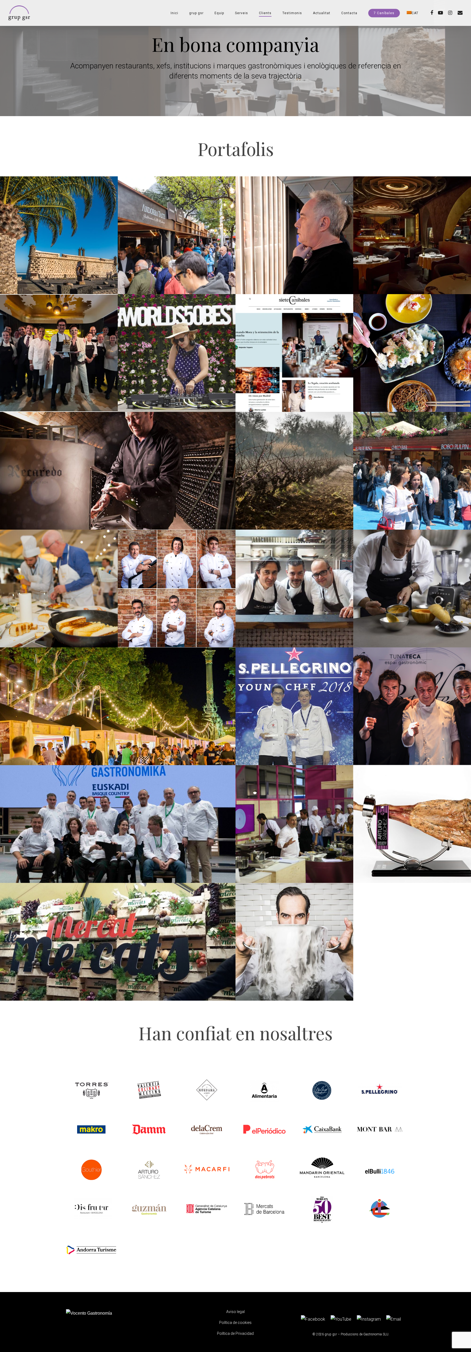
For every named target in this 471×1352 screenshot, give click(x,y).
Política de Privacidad (235, 1333)
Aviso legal (235, 1311)
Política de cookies (235, 1322)
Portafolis (236, 148)
